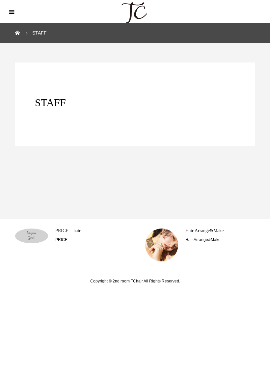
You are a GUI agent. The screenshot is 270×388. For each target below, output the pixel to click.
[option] (70, 245)
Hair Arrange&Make (74, 230)
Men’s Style (196, 230)
